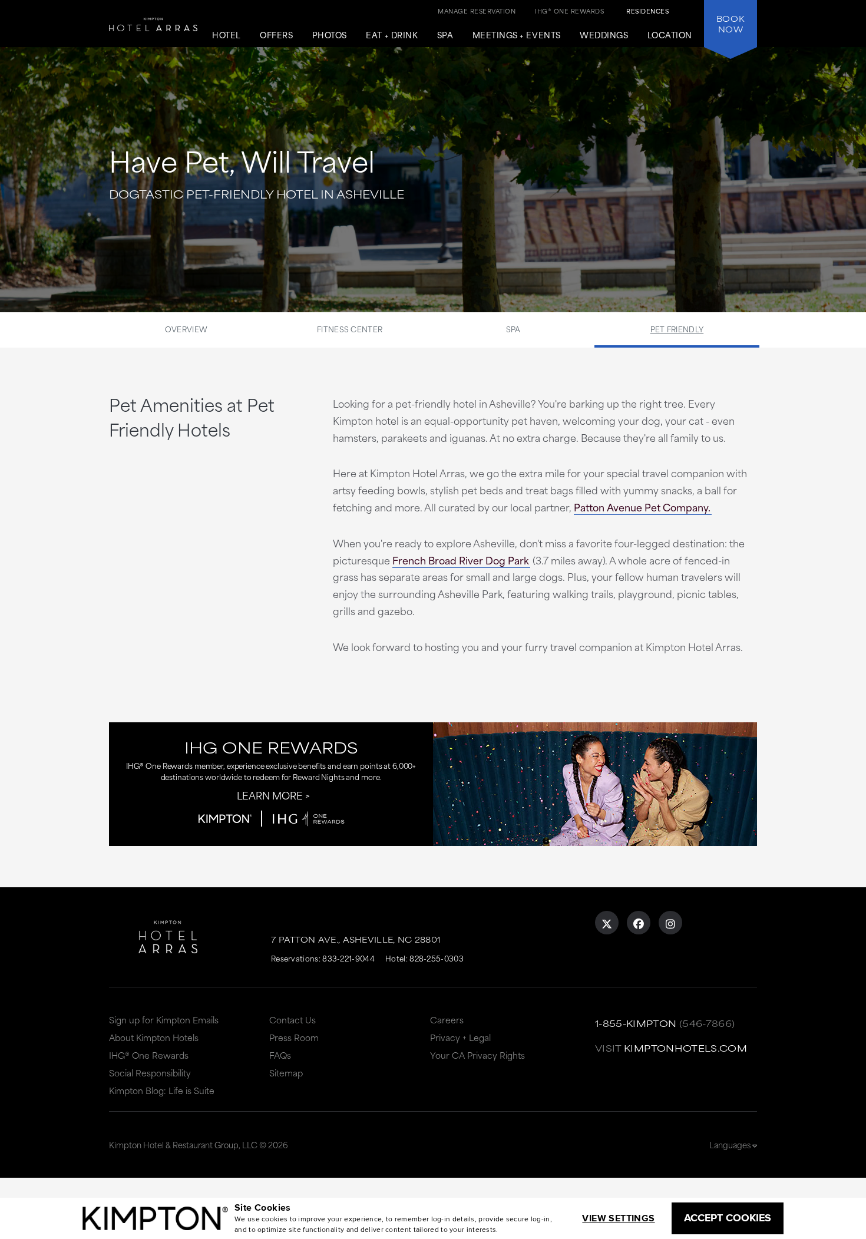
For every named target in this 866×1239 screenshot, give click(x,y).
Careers (447, 1019)
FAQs (280, 1055)
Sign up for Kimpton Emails (164, 1019)
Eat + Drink (392, 35)
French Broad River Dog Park (460, 559)
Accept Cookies (727, 1217)
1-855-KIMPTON (636, 1023)
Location (669, 35)
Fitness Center (349, 329)
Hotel (226, 35)
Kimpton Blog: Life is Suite (161, 1090)
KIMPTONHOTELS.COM (685, 1048)
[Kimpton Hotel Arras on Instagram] (670, 922)
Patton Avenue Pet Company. (642, 506)
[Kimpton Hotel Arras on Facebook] (638, 922)
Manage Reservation (476, 10)
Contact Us (292, 1019)
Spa (445, 35)
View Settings (618, 1218)
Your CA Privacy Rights (477, 1055)
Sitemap (286, 1072)
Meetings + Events (516, 35)
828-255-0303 (436, 958)
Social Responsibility (150, 1072)
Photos (329, 35)
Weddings (604, 35)
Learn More (270, 794)
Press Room (294, 1037)
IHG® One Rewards (149, 1055)
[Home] (153, 35)
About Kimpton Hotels (154, 1037)
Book (730, 23)
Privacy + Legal (460, 1037)
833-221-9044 (348, 958)
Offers (276, 35)
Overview (186, 329)
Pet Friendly (677, 329)
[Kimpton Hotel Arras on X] (607, 922)
